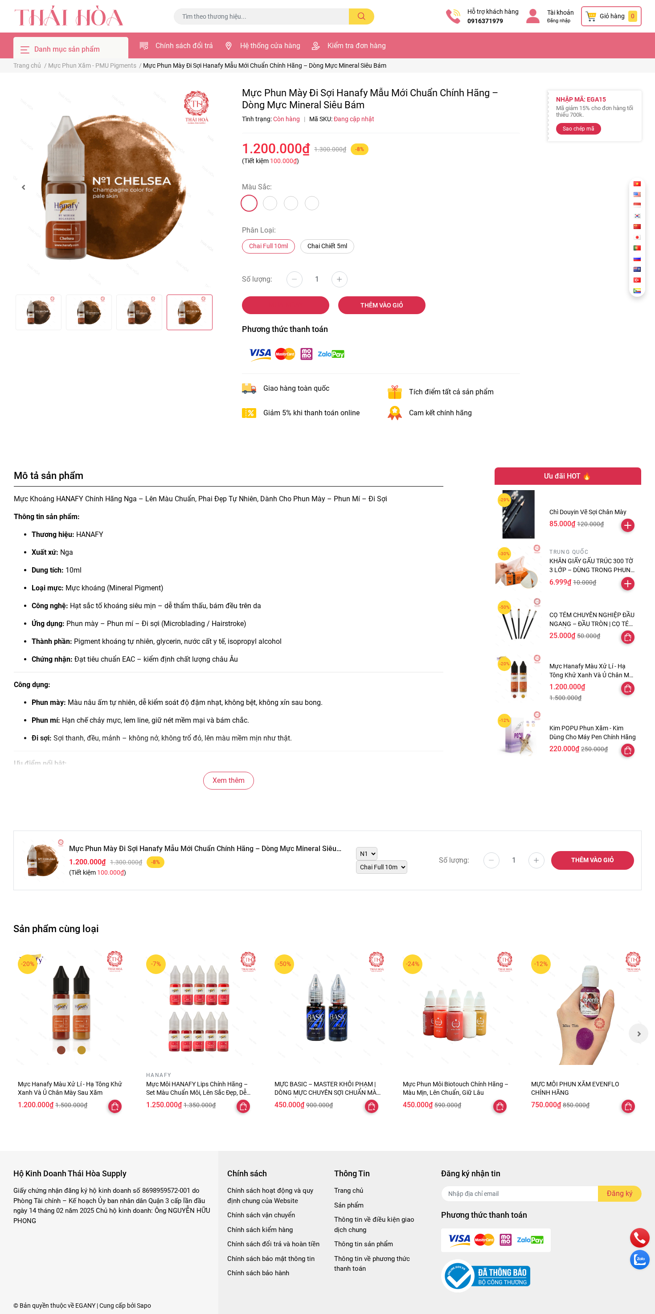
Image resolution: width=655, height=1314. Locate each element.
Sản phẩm (349, 1205)
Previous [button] (23, 187)
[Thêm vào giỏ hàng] (628, 525)
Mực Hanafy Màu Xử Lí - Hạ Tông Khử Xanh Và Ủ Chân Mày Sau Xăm (592, 675)
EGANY (85, 1305)
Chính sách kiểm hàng (260, 1230)
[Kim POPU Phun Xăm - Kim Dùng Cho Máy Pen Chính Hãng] (519, 735)
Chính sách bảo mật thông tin (271, 1259)
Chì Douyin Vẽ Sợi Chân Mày (587, 512)
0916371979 (485, 21)
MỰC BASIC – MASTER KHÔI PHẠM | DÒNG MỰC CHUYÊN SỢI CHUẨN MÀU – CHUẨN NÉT (327, 1093)
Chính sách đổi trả (184, 45)
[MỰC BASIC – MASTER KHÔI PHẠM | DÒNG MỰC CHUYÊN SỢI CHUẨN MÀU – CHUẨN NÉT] (327, 1007)
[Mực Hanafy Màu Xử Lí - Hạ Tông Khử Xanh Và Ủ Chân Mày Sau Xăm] (519, 678)
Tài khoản (560, 12)
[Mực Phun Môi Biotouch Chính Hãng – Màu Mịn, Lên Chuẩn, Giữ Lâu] (455, 1007)
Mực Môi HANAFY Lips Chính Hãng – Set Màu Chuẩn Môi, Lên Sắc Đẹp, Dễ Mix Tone (197, 1093)
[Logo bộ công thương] (485, 1276)
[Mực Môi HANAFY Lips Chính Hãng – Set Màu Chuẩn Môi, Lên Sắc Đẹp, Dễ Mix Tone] (199, 1007)
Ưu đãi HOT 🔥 (567, 476)
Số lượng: (257, 279)
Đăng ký (620, 1193)
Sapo (144, 1305)
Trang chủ (348, 1191)
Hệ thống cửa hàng (270, 45)
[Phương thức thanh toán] (297, 353)
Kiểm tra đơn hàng (357, 45)
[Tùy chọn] (628, 637)
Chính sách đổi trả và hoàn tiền (273, 1244)
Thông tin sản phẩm (363, 1244)
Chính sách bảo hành (258, 1273)
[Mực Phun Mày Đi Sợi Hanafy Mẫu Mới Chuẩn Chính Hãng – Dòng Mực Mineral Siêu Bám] (113, 187)
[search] (361, 16)
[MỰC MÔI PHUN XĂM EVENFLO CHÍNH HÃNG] (584, 1007)
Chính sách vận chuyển (261, 1215)
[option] (113, 187)
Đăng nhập (558, 21)
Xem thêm (229, 780)
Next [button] (638, 1033)
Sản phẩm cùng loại (56, 928)
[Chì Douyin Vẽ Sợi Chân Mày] (519, 514)
